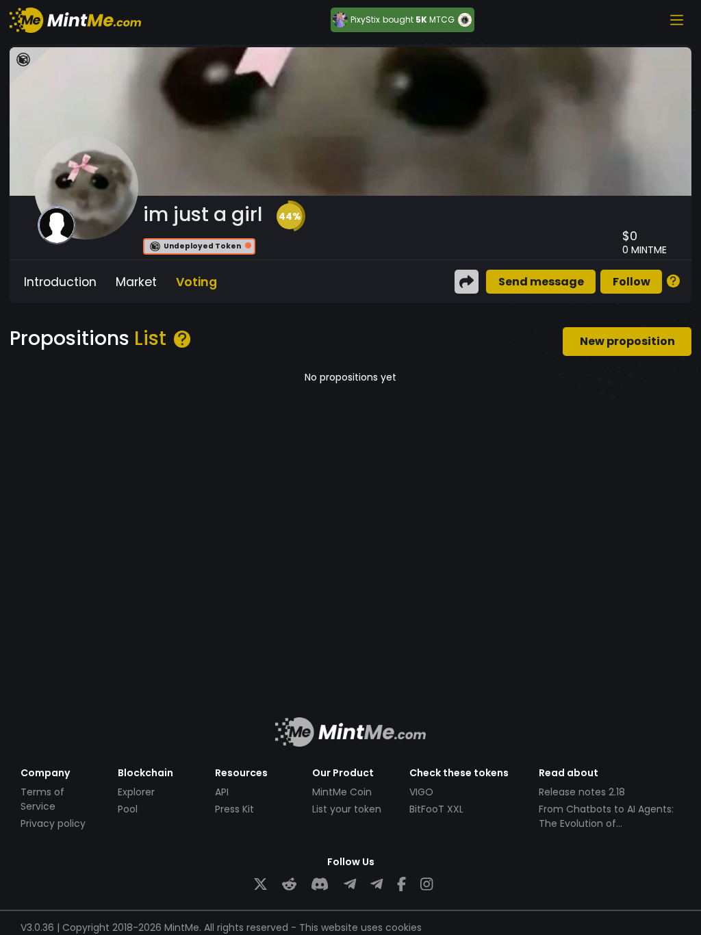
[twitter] (260, 885)
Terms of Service (42, 799)
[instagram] (426, 885)
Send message (541, 282)
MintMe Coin (342, 792)
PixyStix (365, 19)
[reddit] (289, 885)
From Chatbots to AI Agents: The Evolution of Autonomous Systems (606, 823)
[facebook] (401, 885)
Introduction (60, 282)
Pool (128, 809)
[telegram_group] (350, 885)
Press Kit (234, 809)
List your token (346, 809)
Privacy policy (53, 823)
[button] (290, 216)
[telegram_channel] (376, 885)
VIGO (421, 792)
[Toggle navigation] (676, 20)
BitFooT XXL (436, 809)
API (222, 792)
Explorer (136, 792)
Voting (196, 282)
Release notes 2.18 (582, 792)
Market (136, 282)
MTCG (442, 19)
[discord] (320, 885)
